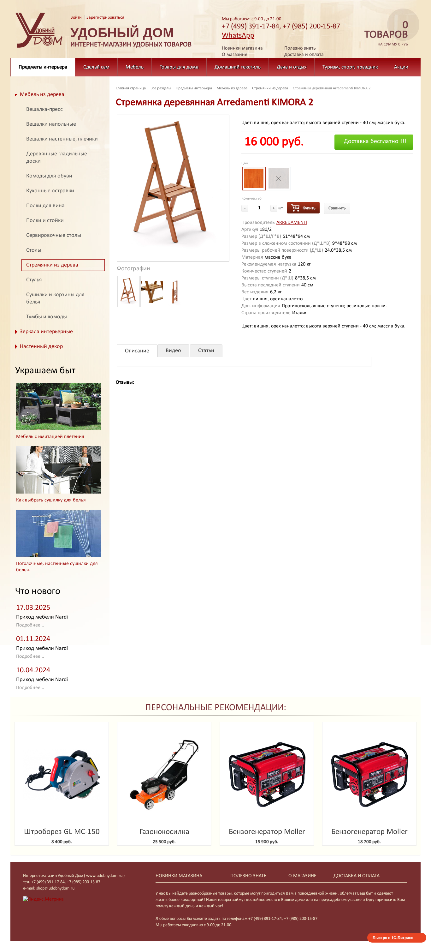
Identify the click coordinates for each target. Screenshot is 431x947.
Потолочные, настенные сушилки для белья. (57, 566)
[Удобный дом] (39, 48)
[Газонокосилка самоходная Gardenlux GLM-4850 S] (164, 774)
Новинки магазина (242, 48)
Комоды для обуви (49, 176)
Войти (76, 17)
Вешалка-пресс (44, 109)
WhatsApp (238, 35)
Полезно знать (300, 48)
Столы (33, 250)
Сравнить (337, 208)
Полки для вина (45, 206)
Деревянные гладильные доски (56, 157)
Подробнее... (30, 625)
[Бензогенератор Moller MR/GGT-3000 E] (266, 774)
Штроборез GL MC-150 (62, 832)
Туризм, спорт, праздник (350, 67)
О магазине (234, 54)
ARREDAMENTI (291, 222)
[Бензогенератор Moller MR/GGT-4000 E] (369, 774)
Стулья (34, 280)
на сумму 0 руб (386, 33)
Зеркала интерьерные (46, 332)
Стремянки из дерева (52, 265)
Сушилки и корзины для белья (55, 298)
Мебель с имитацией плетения (50, 436)
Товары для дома (179, 67)
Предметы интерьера (43, 67)
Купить (309, 208)
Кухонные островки (50, 191)
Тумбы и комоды (46, 317)
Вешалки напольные (51, 124)
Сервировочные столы (53, 235)
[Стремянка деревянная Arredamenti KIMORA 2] (173, 188)
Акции (401, 67)
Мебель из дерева (42, 95)
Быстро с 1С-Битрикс (393, 937)
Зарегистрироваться (105, 17)
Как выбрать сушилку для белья (51, 500)
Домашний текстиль (238, 67)
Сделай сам (96, 67)
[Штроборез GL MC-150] (61, 774)
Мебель (135, 67)
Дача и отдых (291, 67)
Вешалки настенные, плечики (62, 139)
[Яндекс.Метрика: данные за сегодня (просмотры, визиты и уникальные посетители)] (43, 899)
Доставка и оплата (304, 54)
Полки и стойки (45, 221)
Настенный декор (41, 347)
